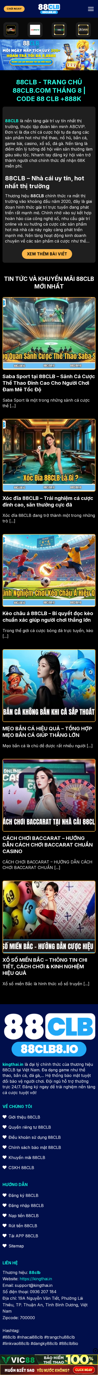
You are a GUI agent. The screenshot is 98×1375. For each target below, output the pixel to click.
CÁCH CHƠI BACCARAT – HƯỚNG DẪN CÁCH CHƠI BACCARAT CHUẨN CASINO (48, 844)
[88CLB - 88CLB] (49, 9)
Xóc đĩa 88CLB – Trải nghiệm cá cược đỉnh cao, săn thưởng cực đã (48, 501)
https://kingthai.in (36, 1278)
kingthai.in (13, 1064)
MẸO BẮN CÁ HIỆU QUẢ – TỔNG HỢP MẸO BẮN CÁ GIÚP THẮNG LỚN (47, 732)
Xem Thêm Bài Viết (47, 254)
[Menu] (90, 9)
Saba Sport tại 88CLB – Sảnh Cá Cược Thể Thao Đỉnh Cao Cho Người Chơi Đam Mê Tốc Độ (49, 383)
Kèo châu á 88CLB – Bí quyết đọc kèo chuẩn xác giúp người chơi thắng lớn (48, 616)
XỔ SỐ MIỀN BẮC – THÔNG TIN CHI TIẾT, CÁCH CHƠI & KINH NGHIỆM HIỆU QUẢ (45, 966)
